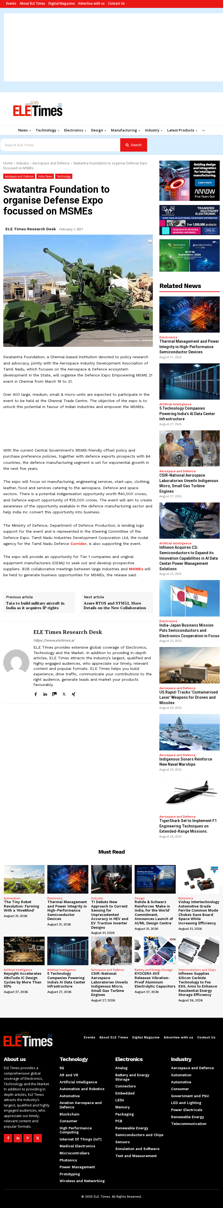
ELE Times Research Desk (30, 229)
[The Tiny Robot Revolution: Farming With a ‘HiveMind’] (24, 879)
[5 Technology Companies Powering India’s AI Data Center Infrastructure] (189, 381)
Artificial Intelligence (175, 404)
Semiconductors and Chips (197, 969)
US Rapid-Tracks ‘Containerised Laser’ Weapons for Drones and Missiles (188, 697)
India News (45, 176)
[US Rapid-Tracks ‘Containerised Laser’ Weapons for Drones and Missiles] (189, 665)
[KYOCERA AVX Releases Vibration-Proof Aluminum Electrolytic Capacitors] (155, 951)
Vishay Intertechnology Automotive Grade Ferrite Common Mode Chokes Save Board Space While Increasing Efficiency (198, 912)
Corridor (78, 543)
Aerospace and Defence (51, 163)
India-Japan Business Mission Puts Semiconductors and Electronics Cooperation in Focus (189, 630)
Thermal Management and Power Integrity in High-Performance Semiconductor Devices (189, 346)
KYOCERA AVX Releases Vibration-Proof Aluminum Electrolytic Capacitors (155, 979)
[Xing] (74, 693)
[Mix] (54, 693)
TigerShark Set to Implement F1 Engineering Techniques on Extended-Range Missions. (188, 825)
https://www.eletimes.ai (53, 640)
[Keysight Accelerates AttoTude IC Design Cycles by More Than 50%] (24, 951)
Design (140, 898)
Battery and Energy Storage (153, 969)
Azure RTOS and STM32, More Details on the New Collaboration (115, 605)
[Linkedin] (45, 693)
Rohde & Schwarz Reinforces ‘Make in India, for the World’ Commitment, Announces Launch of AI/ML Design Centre (154, 912)
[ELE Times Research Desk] (16, 662)
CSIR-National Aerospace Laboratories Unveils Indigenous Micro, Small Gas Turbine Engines (109, 984)
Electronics (168, 337)
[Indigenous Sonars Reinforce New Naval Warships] (189, 732)
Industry (22, 163)
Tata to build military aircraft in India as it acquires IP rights (35, 605)
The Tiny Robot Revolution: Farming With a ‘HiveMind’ (21, 906)
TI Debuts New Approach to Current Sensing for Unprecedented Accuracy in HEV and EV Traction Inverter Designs (109, 915)
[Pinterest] (27, 1138)
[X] (64, 693)
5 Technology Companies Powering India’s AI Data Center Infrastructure (187, 413)
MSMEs (136, 569)
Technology (64, 176)
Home (8, 163)
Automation (12, 898)
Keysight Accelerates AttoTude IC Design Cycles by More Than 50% (22, 979)
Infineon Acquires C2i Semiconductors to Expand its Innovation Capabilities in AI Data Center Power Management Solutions (188, 558)
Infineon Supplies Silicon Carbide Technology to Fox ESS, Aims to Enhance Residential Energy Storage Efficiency (197, 984)
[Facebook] (35, 693)
